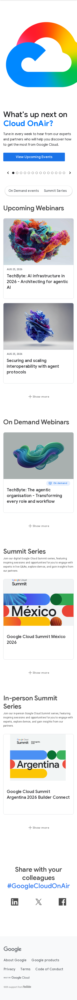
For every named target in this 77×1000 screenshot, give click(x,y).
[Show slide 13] (60, 173)
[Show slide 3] (21, 173)
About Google (15, 960)
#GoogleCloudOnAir (38, 886)
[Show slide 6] (33, 173)
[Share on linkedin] (14, 902)
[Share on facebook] (62, 902)
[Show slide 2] (17, 173)
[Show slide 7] (37, 173)
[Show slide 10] (48, 173)
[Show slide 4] (25, 173)
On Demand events (23, 191)
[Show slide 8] (40, 173)
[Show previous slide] (8, 172)
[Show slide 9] (44, 173)
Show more (38, 396)
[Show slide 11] (52, 173)
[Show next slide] (70, 172)
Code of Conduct (49, 969)
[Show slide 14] (64, 173)
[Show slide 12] (56, 173)
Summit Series (55, 191)
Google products (45, 960)
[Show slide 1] (13, 173)
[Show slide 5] (29, 173)
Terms (25, 969)
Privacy (9, 969)
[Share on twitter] (38, 902)
